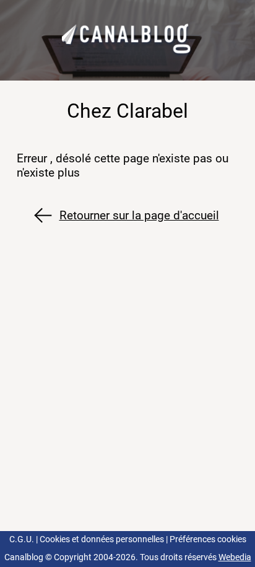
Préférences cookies (208, 539)
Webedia (234, 557)
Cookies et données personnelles (102, 539)
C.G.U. (21, 539)
